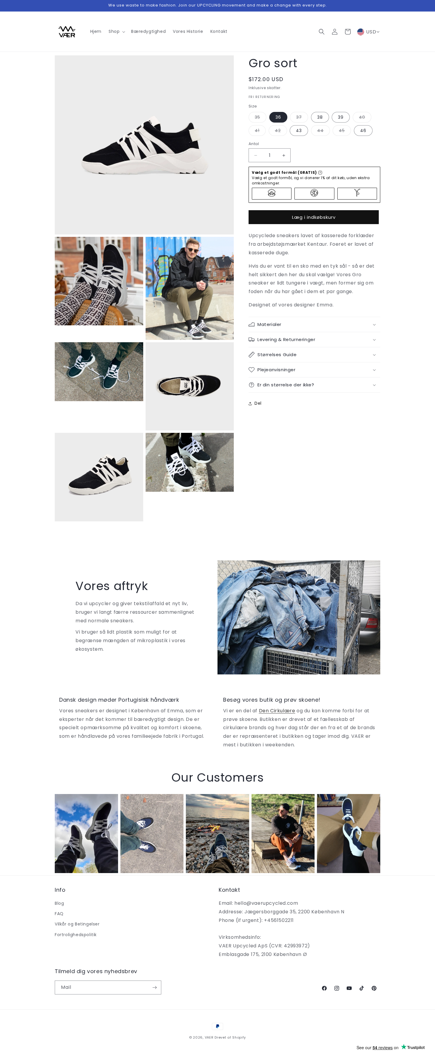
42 (281, 131)
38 (320, 117)
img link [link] (64, 798)
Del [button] (258, 403)
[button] (116, 31)
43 (299, 131)
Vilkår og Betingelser (77, 924)
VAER (209, 1037)
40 (365, 118)
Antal (254, 144)
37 (302, 118)
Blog (59, 903)
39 (341, 117)
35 (260, 118)
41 (260, 131)
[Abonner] (154, 987)
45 (345, 131)
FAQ (59, 914)
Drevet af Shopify (230, 1037)
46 (363, 131)
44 (323, 131)
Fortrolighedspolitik (76, 935)
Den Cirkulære (277, 710)
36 (278, 117)
